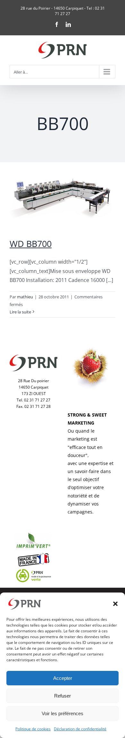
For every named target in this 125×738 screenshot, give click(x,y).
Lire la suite (20, 312)
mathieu (25, 297)
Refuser (62, 695)
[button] (115, 604)
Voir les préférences (62, 713)
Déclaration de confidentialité (80, 729)
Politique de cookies (33, 729)
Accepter (62, 678)
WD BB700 (31, 244)
